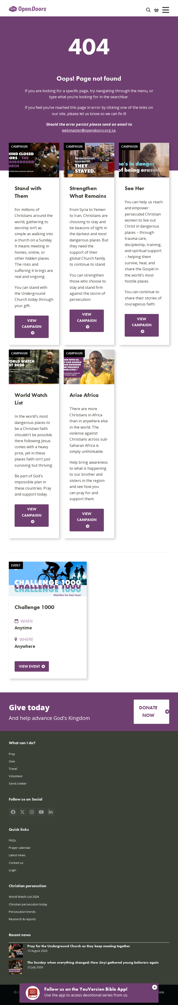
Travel (13, 769)
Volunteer (16, 776)
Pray (12, 754)
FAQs (12, 840)
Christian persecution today (28, 904)
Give (12, 761)
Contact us (16, 863)
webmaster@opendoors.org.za (88, 130)
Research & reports (22, 919)
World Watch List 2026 (24, 897)
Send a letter (18, 783)
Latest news (17, 855)
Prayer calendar (20, 848)
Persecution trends (22, 912)
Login (12, 870)
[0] (156, 10)
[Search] (148, 10)
